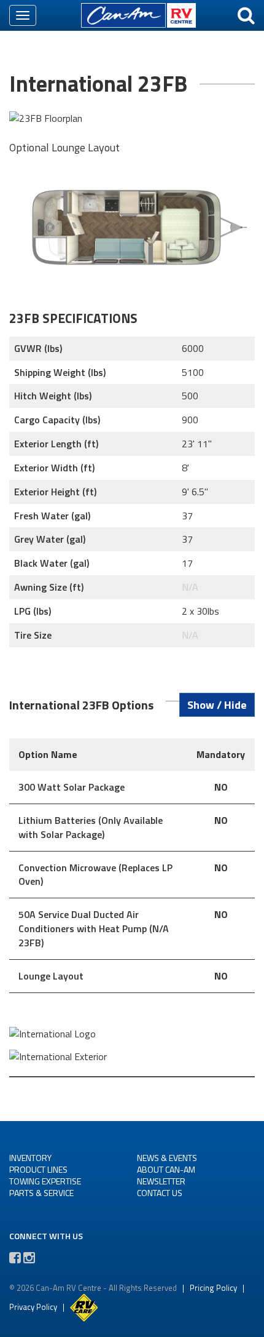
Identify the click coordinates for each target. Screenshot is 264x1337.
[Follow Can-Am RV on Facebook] (15, 1257)
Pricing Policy (213, 1288)
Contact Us (159, 1192)
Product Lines (38, 1169)
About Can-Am (166, 1169)
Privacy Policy (33, 1306)
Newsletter (161, 1181)
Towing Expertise (45, 1181)
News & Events (167, 1157)
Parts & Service (41, 1192)
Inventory (30, 1157)
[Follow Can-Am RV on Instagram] (29, 1257)
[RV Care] (84, 1306)
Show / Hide (217, 704)
